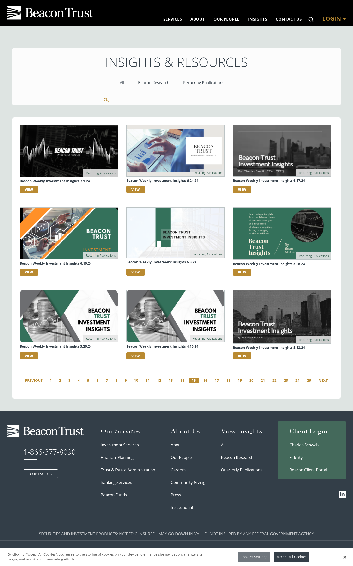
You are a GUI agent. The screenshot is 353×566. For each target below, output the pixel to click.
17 (217, 380)
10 (136, 380)
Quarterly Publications (241, 470)
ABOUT (197, 19)
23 (286, 380)
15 (194, 380)
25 (309, 380)
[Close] (344, 557)
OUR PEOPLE (226, 19)
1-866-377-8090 (50, 452)
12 (159, 380)
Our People (181, 457)
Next (323, 380)
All (223, 445)
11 (148, 380)
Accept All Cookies (292, 557)
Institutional (182, 507)
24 (297, 380)
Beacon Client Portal (308, 470)
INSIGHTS (257, 19)
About (176, 445)
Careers (178, 470)
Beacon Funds (114, 495)
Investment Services (120, 445)
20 (251, 380)
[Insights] (51, 13)
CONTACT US (289, 19)
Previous (34, 380)
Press (176, 495)
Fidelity (296, 457)
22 (274, 380)
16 (205, 380)
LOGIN (331, 18)
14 (182, 380)
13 (171, 380)
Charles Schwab (304, 445)
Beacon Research (237, 457)
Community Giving (188, 482)
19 (240, 380)
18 (228, 380)
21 (263, 380)
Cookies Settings (254, 557)
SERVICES (172, 19)
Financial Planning (117, 457)
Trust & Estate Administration (128, 470)
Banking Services (116, 482)
